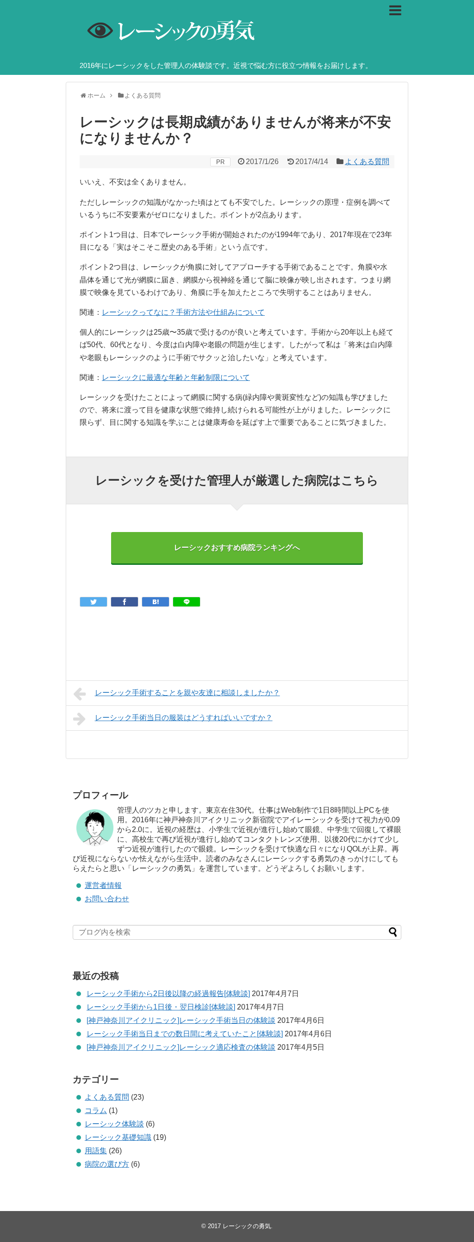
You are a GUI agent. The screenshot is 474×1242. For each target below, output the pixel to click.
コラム (96, 1110)
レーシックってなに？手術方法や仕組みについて (183, 312)
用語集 (96, 1151)
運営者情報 (103, 885)
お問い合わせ (107, 899)
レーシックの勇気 (247, 1226)
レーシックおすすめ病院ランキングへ (237, 547)
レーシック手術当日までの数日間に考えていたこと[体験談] (185, 1034)
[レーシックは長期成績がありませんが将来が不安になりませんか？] (155, 602)
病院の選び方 (107, 1164)
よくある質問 (367, 161)
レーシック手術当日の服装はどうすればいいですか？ (184, 718)
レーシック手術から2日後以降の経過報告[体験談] (168, 993)
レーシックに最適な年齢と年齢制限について (176, 377)
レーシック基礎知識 (118, 1137)
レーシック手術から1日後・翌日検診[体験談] (161, 1007)
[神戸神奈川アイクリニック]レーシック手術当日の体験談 (181, 1020)
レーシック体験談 (114, 1124)
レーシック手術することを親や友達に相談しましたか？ (187, 693)
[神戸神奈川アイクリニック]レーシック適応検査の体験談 (181, 1047)
